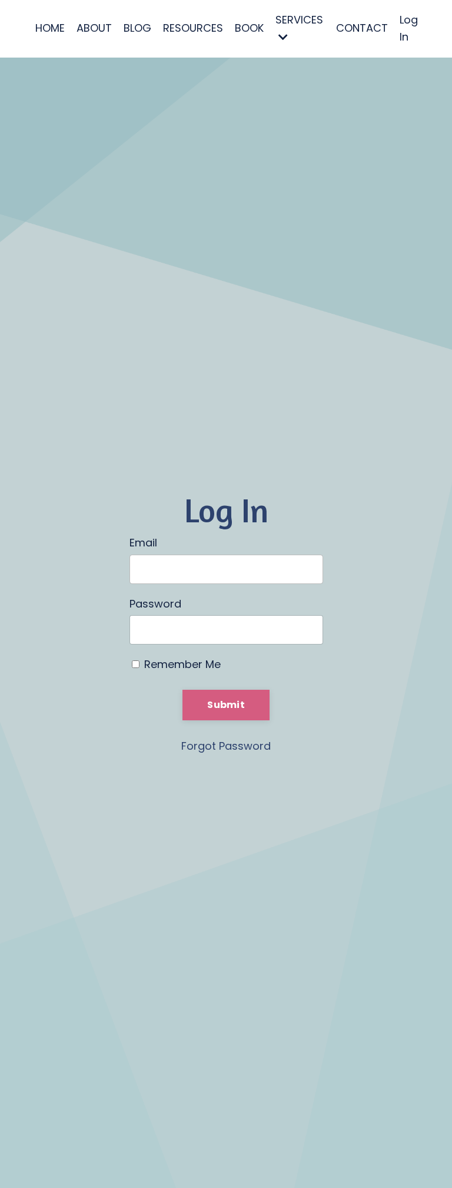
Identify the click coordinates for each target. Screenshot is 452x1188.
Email (143, 542)
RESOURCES (193, 28)
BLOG (137, 28)
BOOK (249, 28)
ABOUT (94, 28)
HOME (50, 28)
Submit (226, 705)
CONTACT (362, 28)
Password (155, 603)
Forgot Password (226, 746)
